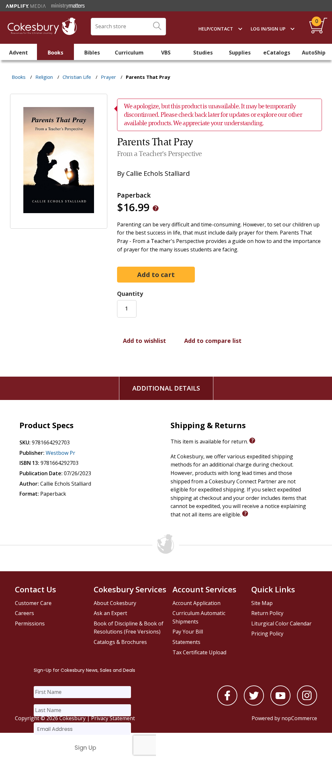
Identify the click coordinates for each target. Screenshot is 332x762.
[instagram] (307, 703)
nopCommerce (299, 718)
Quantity (130, 293)
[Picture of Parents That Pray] (58, 224)
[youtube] (280, 703)
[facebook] (227, 703)
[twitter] (254, 703)
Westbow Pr (60, 452)
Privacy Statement (113, 718)
